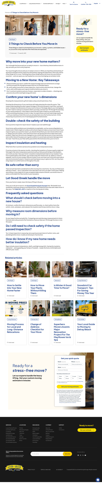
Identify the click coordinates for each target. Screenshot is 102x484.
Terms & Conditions (71, 402)
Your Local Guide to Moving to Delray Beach (86, 327)
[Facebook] (78, 455)
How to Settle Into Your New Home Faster (14, 288)
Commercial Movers (48, 3)
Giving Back (58, 319)
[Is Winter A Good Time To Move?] (62, 269)
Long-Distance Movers (34, 3)
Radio (60, 376)
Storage (58, 3)
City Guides (81, 319)
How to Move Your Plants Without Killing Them (38, 289)
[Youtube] (85, 455)
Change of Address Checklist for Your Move (37, 328)
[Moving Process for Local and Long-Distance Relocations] (16, 308)
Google (74, 376)
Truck (67, 376)
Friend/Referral (67, 378)
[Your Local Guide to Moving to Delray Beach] (86, 308)
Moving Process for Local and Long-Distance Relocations (15, 328)
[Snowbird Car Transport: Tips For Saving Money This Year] (86, 269)
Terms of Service (61, 382)
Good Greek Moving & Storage (37, 185)
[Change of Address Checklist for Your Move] (39, 308)
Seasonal (57, 280)
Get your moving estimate (70, 386)
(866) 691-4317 (20, 189)
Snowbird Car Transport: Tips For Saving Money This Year (85, 289)
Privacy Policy (80, 381)
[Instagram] (80, 455)
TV (73, 378)
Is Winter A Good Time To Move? (62, 286)
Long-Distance (82, 280)
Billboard (61, 378)
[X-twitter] (83, 455)
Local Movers (23, 3)
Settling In (10, 280)
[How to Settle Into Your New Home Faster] (16, 269)
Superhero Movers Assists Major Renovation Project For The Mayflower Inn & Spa (62, 332)
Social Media (81, 376)
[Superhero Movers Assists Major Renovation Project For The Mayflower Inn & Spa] (62, 308)
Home (7, 12)
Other (80, 378)
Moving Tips (34, 319)
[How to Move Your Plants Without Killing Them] (39, 269)
